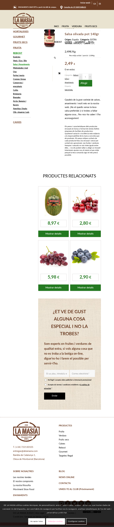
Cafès (15, 90)
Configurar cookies (76, 521)
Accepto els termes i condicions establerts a (67, 386)
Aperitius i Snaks (20, 109)
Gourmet (19, 37)
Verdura (62, 436)
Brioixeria (17, 94)
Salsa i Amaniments (21, 65)
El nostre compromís (23, 481)
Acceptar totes (36, 521)
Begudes (16, 98)
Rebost (75, 75)
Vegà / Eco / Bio (20, 61)
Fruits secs (20, 42)
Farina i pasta (18, 76)
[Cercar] (55, 58)
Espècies (16, 57)
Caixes (17, 122)
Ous (15, 72)
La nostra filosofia (22, 485)
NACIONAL (69, 90)
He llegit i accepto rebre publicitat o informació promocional (69, 380)
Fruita (17, 48)
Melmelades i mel (20, 68)
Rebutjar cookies (55, 521)
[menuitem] (85, 2)
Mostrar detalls (53, 234)
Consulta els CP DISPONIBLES (75, 7)
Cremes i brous (19, 79)
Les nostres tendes (22, 477)
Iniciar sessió (85, 3)
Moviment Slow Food (23, 489)
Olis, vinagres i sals (21, 112)
